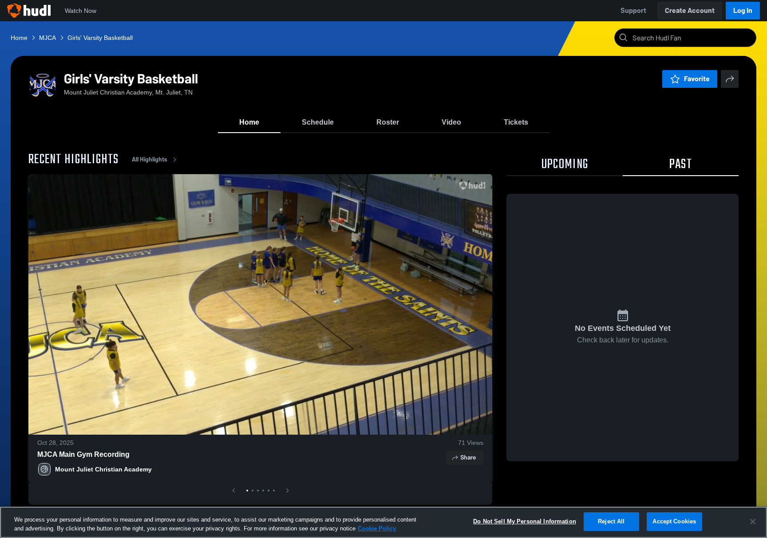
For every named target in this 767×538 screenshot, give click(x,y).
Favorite (697, 79)
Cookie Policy (377, 528)
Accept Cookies (674, 521)
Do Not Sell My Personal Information (524, 521)
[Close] (753, 521)
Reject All (611, 521)
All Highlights (149, 159)
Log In (742, 10)
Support (633, 10)
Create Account (690, 10)
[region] (383, 522)
